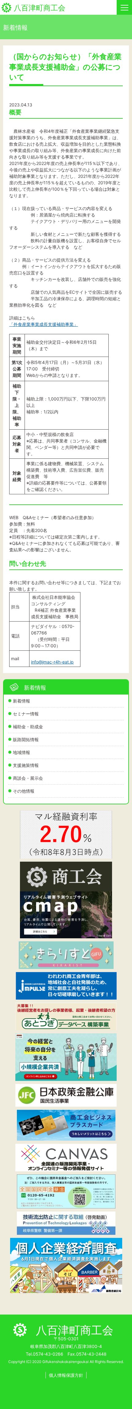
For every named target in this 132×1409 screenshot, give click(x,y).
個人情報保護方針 (66, 1375)
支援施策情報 (26, 765)
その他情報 (23, 791)
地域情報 (21, 752)
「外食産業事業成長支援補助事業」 (43, 324)
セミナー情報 (26, 713)
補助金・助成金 (28, 726)
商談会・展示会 (28, 778)
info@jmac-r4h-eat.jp (52, 661)
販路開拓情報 (26, 739)
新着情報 (21, 700)
